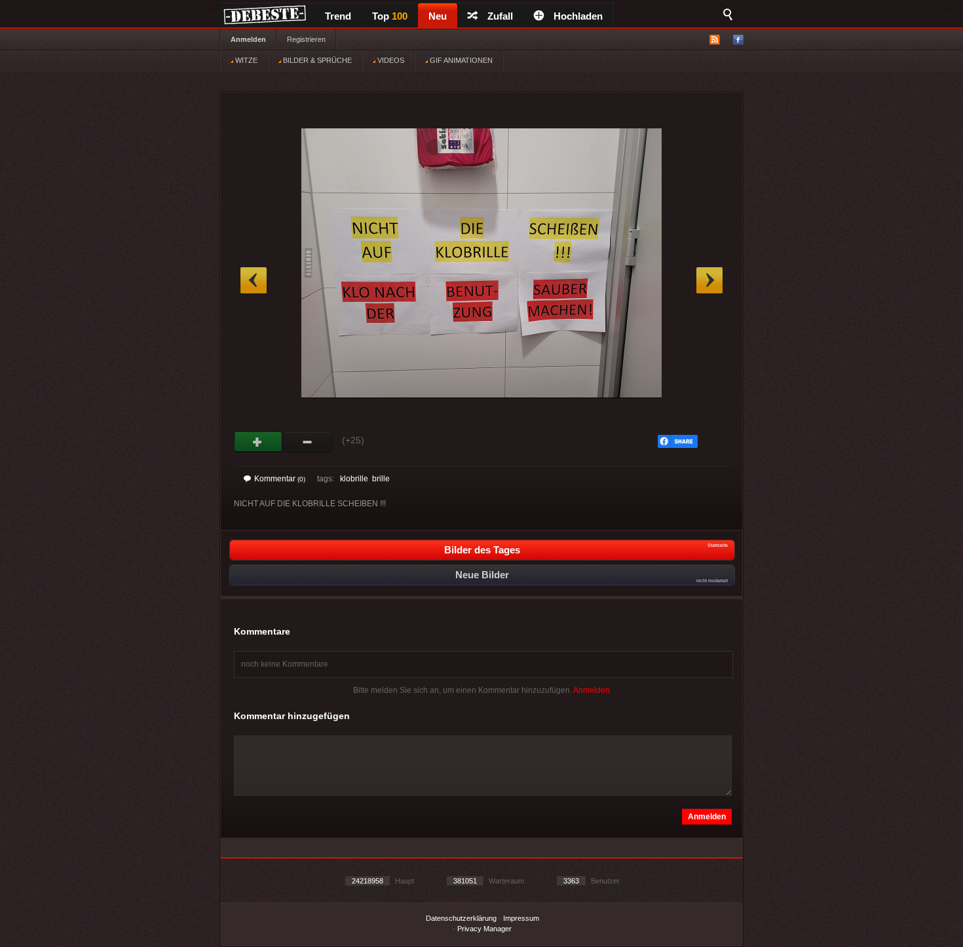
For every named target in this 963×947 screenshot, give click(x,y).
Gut (258, 442)
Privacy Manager (484, 929)
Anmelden (248, 39)
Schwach (307, 442)
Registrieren (306, 39)
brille (381, 478)
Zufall (500, 16)
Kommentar (279, 478)
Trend (338, 16)
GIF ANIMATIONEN (460, 60)
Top (389, 16)
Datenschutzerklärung (461, 918)
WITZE (245, 60)
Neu (437, 16)
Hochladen (578, 16)
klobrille (354, 478)
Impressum (521, 918)
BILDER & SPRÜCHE (316, 60)
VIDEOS (389, 60)
